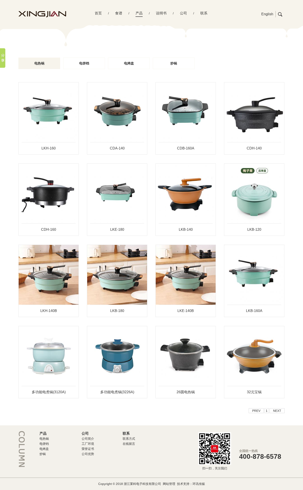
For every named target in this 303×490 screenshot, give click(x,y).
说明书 (161, 13)
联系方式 (129, 438)
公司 (183, 13)
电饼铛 (84, 63)
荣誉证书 (88, 449)
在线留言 (129, 443)
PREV (256, 411)
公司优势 (88, 454)
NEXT (277, 411)
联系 (203, 13)
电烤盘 (129, 63)
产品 (139, 13)
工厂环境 (88, 443)
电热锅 (39, 63)
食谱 (118, 13)
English (267, 14)
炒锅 (173, 63)
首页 (98, 13)
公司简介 (88, 438)
